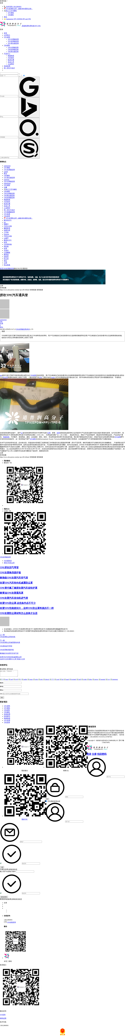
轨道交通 (11, 60)
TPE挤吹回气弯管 (9, 567)
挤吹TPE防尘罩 (9, 563)
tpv (5, 222)
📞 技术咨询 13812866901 (12, 6)
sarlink (6, 171)
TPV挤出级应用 (13, 43)
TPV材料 (7, 37)
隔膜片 (6, 224)
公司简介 (7, 35)
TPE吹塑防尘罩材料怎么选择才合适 (18, 613)
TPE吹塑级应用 (13, 49)
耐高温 (6, 254)
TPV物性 (11, 13)
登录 (89, 754)
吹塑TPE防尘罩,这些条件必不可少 (18, 603)
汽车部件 (11, 58)
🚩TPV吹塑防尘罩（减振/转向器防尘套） (18, 9)
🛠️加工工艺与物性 (10, 11)
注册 (94, 754)
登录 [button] (1, 3)
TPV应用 (7, 214)
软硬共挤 (7, 230)
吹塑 (5, 248)
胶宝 (5, 173)
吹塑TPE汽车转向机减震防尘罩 (16, 582)
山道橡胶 (7, 252)
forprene (6, 234)
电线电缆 (11, 56)
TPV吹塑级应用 (13, 41)
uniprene (6, 179)
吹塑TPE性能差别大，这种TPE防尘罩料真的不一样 (27, 608)
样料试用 (3, 1018)
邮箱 (1, 686)
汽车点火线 (8, 226)
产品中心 (7, 53)
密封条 (6, 246)
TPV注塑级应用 (13, 39)
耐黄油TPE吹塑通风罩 (11, 593)
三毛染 (6, 232)
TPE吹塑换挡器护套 (10, 572)
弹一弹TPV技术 (9, 68)
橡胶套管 (7, 228)
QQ (1, 694)
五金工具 (11, 62)
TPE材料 (7, 45)
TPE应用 (7, 216)
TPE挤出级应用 (13, 51)
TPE (40, 377)
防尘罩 (6, 259)
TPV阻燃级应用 (9, 212)
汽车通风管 (8, 561)
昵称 (1, 683)
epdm (53, 377)
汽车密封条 (8, 244)
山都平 (6, 238)
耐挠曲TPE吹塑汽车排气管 (14, 577)
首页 (5, 33)
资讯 (5, 17)
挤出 (5, 261)
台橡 (5, 187)
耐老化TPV (8, 240)
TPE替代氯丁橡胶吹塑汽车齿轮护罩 (18, 588)
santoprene (7, 166)
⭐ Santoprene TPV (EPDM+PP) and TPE (17, 19)
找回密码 (102, 754)
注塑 (5, 263)
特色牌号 (7, 716)
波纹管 (6, 257)
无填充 (6, 250)
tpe (1, 375)
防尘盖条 (7, 265)
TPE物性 (11, 15)
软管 (5, 242)
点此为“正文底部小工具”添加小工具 (12, 659)
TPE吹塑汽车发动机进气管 (14, 598)
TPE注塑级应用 (13, 47)
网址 (1, 690)
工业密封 (11, 64)
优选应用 (7, 66)
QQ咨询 (2, 1015)
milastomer (7, 183)
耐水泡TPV (8, 220)
